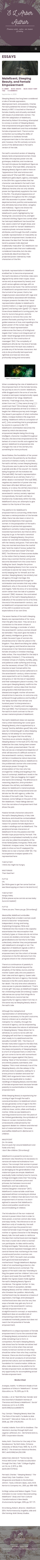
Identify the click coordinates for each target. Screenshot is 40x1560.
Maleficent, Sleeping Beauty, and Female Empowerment (16, 82)
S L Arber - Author (19, 1546)
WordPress (14, 1549)
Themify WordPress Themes (28, 1549)
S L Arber (5, 89)
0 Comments (12, 91)
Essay (30, 89)
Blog (13, 89)
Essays (18, 89)
